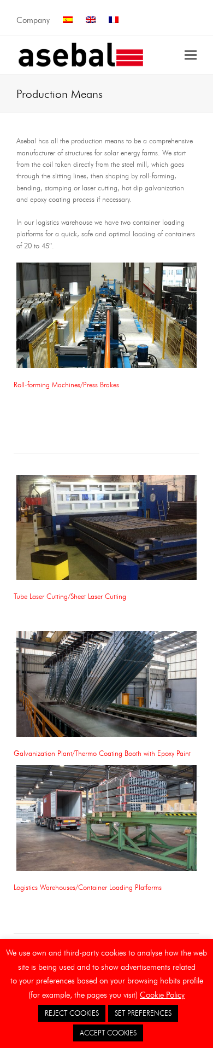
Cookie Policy (162, 995)
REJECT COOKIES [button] (72, 1013)
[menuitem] (68, 20)
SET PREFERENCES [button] (143, 1013)
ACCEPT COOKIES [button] (108, 1032)
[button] (191, 55)
